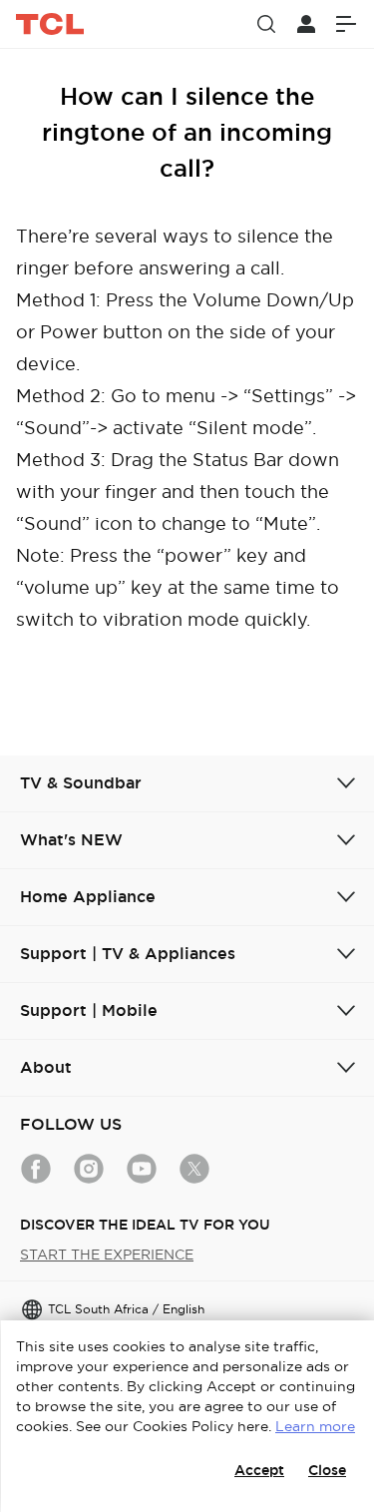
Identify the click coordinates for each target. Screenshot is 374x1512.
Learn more (315, 1426)
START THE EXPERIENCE (106, 1254)
